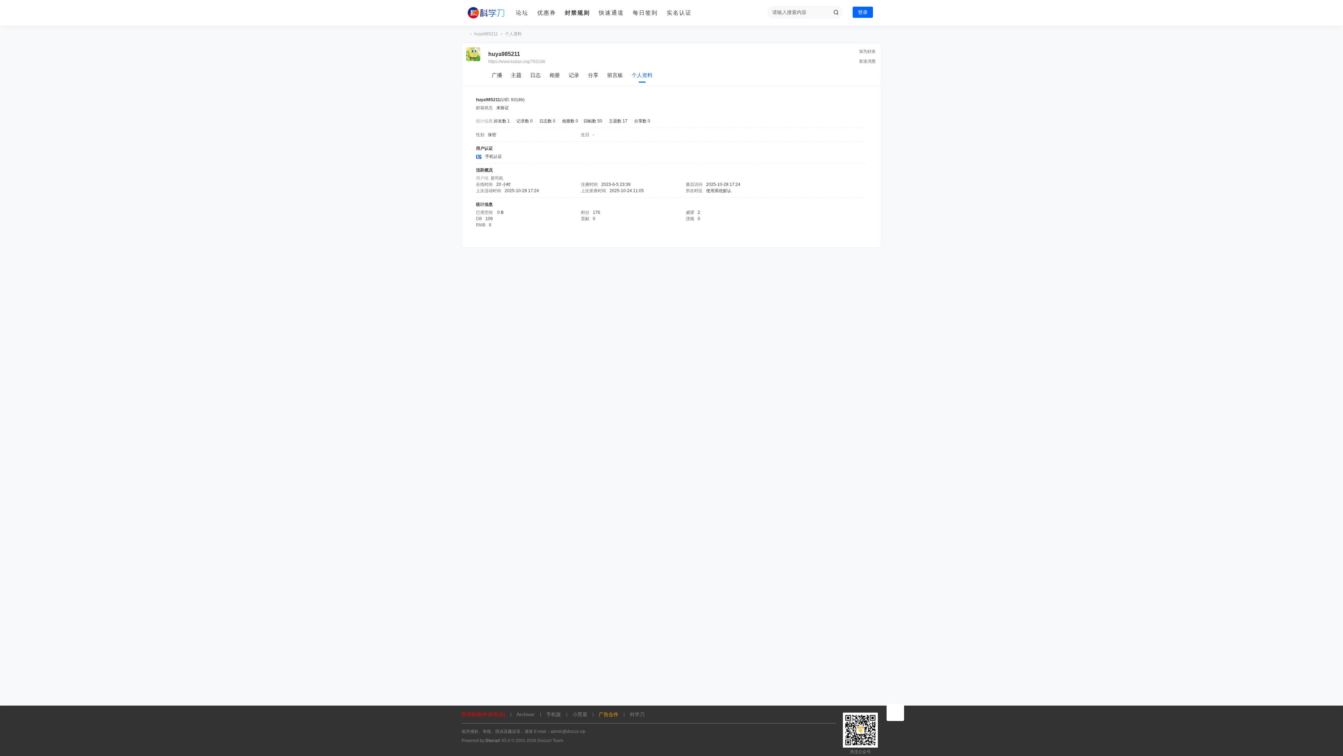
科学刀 (464, 34)
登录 (863, 12)
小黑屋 (580, 714)
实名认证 (679, 13)
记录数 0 (525, 121)
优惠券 (546, 13)
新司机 (497, 178)
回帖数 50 (593, 121)
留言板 (615, 75)
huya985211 (486, 33)
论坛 (522, 13)
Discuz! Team (550, 740)
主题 (516, 75)
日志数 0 (547, 121)
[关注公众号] (895, 712)
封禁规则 (577, 13)
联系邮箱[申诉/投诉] (483, 714)
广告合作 (608, 714)
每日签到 (645, 13)
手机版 (553, 714)
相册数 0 (570, 121)
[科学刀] (486, 13)
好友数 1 (502, 121)
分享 (593, 75)
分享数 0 (642, 121)
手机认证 (493, 156)
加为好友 (867, 51)
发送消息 (867, 61)
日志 (535, 75)
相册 (554, 75)
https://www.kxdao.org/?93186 (516, 61)
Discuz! (492, 740)
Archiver (526, 714)
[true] (836, 12)
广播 (497, 75)
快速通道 (611, 13)
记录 (574, 75)
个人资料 (642, 75)
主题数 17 (618, 121)
